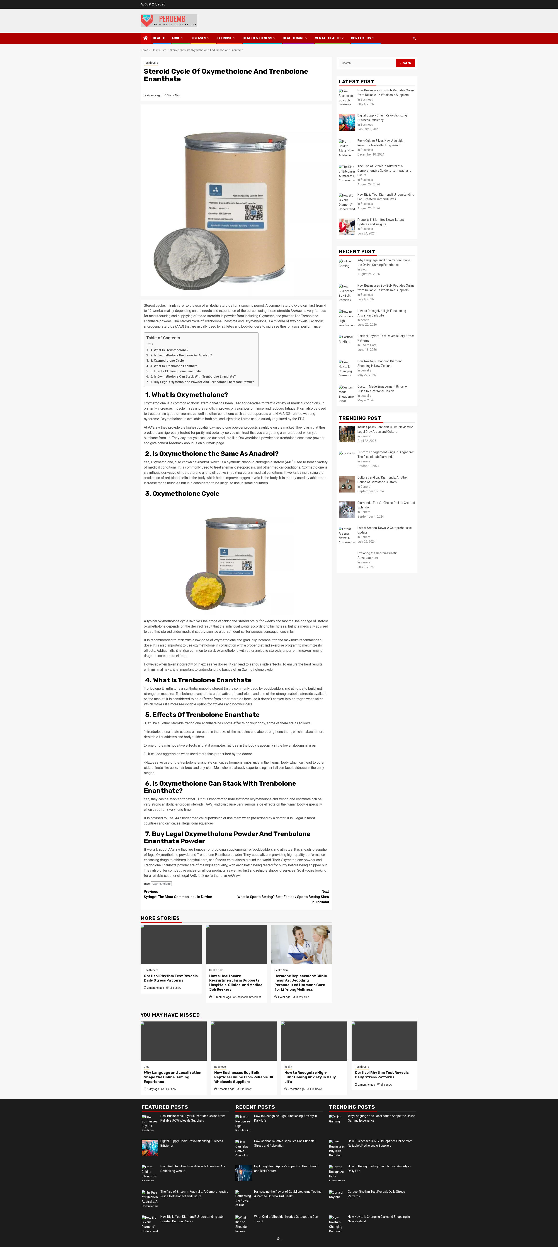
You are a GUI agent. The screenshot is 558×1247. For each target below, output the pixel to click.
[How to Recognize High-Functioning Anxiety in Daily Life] (314, 1041)
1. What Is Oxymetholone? (169, 350)
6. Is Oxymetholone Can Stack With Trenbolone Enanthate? (193, 376)
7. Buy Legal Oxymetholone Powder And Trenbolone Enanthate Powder (202, 382)
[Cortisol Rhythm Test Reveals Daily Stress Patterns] (171, 944)
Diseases (198, 38)
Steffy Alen (173, 95)
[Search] (414, 38)
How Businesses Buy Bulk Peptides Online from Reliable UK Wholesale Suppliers (243, 1077)
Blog (146, 1066)
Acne (176, 38)
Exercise (224, 38)
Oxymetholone (161, 883)
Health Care (293, 38)
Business (220, 1066)
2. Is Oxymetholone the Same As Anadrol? (181, 355)
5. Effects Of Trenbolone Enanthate (175, 371)
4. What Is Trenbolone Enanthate (173, 366)
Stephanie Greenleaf (248, 997)
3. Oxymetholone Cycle (167, 361)
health (159, 38)
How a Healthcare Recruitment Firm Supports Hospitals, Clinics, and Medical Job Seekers (236, 983)
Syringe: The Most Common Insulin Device (178, 894)
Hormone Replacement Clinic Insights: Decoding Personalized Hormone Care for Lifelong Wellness (300, 983)
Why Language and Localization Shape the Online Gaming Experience (172, 1077)
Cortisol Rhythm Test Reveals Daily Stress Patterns (171, 978)
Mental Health (327, 38)
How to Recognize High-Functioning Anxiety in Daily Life (310, 1077)
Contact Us (361, 38)
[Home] (145, 38)
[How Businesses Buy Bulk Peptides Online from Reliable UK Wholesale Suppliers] (244, 1041)
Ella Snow (175, 987)
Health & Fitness (257, 38)
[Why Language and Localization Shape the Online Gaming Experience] (174, 1041)
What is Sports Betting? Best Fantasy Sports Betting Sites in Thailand (283, 896)
